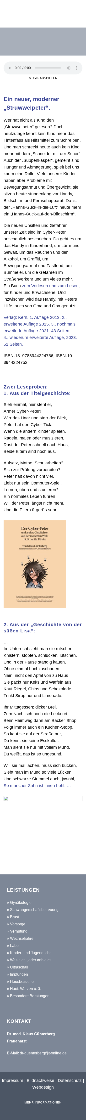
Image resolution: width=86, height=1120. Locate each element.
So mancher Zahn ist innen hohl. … (37, 785)
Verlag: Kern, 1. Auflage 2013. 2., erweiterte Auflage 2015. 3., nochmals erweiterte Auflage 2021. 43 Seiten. (39, 324)
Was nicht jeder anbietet (30, 960)
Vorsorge (17, 924)
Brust (14, 917)
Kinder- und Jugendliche (31, 953)
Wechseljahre (21, 938)
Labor (15, 946)
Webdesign (43, 1087)
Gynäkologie (21, 903)
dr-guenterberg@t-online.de (43, 1053)
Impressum (13, 1080)
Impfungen (19, 974)
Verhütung (18, 931)
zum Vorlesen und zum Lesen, (51, 285)
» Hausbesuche (20, 981)
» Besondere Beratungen (28, 996)
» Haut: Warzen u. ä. (24, 989)
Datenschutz (70, 1080)
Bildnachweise (40, 1080)
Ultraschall (19, 967)
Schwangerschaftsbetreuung (34, 910)
